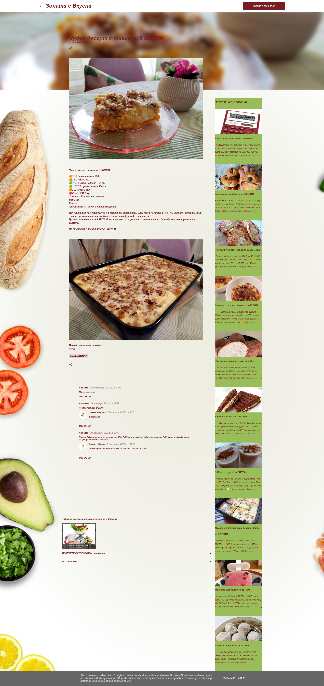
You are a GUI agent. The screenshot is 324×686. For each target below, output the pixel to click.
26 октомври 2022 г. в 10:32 (105, 387)
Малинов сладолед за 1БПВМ (232, 589)
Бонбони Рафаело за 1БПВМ (232, 645)
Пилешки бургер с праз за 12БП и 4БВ (238, 249)
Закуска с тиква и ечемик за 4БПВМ (236, 305)
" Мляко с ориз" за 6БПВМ (230, 472)
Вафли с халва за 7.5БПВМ (231, 416)
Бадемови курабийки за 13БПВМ (234, 194)
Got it (241, 678)
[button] (71, 49)
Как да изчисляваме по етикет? (234, 138)
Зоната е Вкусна (68, 6)
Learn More (229, 678)
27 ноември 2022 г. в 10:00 (104, 433)
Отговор (85, 396)
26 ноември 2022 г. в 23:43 (104, 403)
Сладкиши (78, 355)
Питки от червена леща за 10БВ (234, 361)
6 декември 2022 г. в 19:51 (121, 412)
